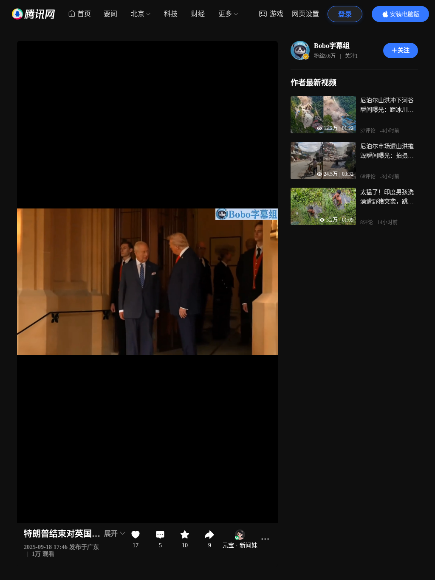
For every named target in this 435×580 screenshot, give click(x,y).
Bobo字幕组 (332, 45)
